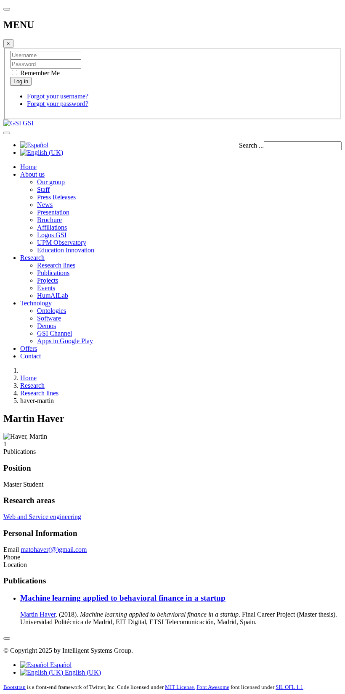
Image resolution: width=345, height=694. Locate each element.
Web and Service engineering (42, 516)
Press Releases (56, 197)
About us (32, 174)
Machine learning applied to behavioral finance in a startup (123, 597)
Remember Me (39, 73)
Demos (46, 325)
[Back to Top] (6, 638)
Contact (30, 356)
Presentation (53, 212)
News (45, 204)
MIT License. (180, 687)
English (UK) (82, 672)
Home (28, 166)
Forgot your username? (57, 96)
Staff (43, 189)
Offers (28, 348)
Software (49, 318)
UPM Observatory (61, 242)
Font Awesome (212, 687)
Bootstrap (14, 687)
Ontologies (51, 310)
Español (60, 664)
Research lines (56, 265)
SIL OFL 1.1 (289, 687)
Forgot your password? (57, 103)
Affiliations (52, 227)
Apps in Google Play (65, 340)
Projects (47, 280)
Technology (36, 303)
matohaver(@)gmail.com (54, 549)
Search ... (251, 145)
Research (32, 257)
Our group (51, 181)
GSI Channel (54, 333)
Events (46, 287)
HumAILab (52, 295)
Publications (53, 272)
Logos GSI (51, 234)
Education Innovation (65, 250)
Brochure (49, 219)
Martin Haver (38, 614)
